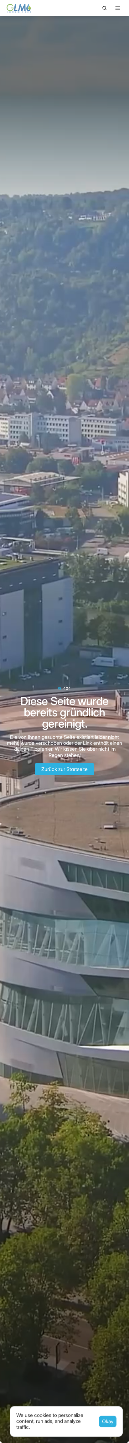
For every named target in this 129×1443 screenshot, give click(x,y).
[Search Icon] (105, 8)
